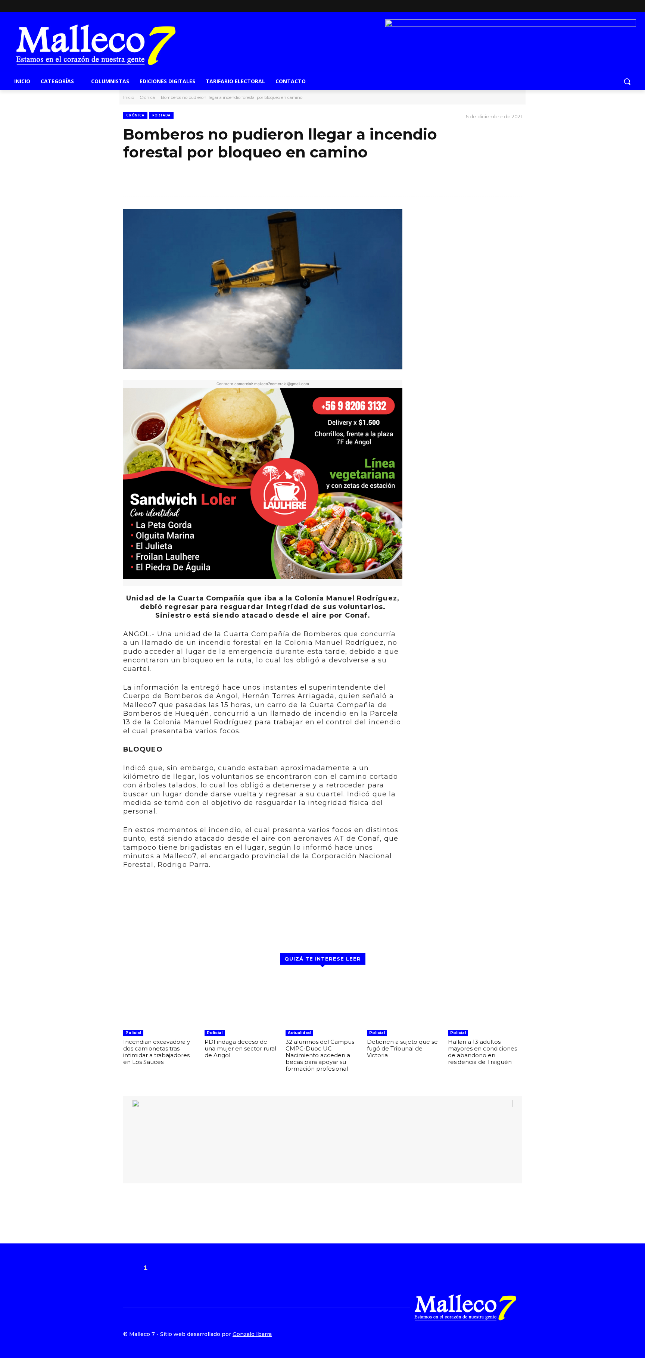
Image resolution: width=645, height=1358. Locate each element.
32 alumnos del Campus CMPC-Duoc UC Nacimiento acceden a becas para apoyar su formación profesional (320, 1055)
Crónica (147, 97)
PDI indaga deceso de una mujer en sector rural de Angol (240, 1048)
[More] (390, 184)
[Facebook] (505, 6)
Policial (133, 1032)
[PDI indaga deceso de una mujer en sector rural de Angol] (241, 1000)
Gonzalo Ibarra (252, 1334)
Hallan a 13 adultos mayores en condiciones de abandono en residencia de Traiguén (482, 1051)
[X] (517, 6)
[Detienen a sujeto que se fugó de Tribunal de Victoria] (404, 1000)
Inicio (128, 97)
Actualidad (299, 1032)
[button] (627, 81)
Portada (161, 115)
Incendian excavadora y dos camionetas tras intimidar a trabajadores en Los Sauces (156, 1051)
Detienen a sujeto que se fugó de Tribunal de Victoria (402, 1048)
